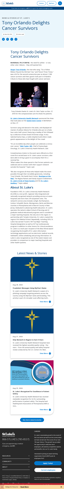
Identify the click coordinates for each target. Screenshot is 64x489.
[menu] (4, 3)
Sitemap (15, 479)
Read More (24, 487)
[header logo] (9, 3)
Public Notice (25, 476)
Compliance (26, 477)
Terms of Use (5, 477)
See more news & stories (32, 420)
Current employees (48, 470)
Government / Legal (6, 479)
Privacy (7, 476)
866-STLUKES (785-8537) (15, 439)
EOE (3, 476)
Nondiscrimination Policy (15, 477)
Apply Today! (48, 463)
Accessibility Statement (16, 476)
